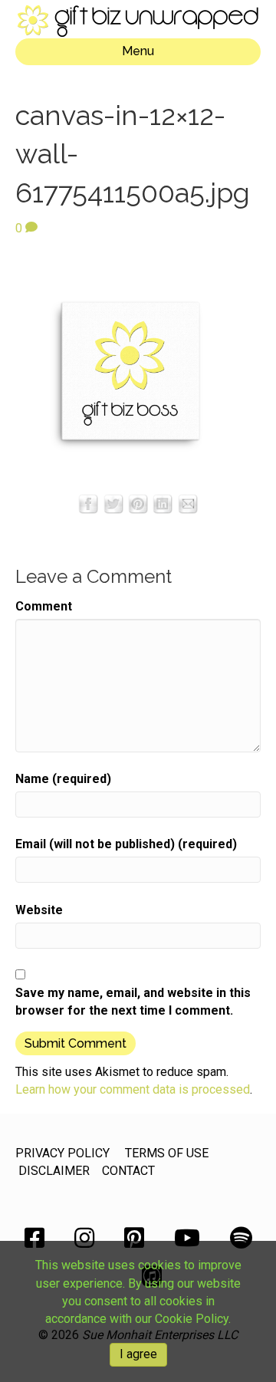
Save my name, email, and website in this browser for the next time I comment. (133, 1001)
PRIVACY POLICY (62, 1153)
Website (39, 910)
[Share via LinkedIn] (162, 502)
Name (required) (63, 779)
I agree (138, 1354)
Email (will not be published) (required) (126, 844)
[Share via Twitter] (113, 502)
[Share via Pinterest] (138, 502)
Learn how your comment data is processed (132, 1089)
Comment (43, 606)
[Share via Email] (188, 502)
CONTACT (128, 1170)
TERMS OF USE (167, 1153)
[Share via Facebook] (88, 502)
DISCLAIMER (54, 1170)
